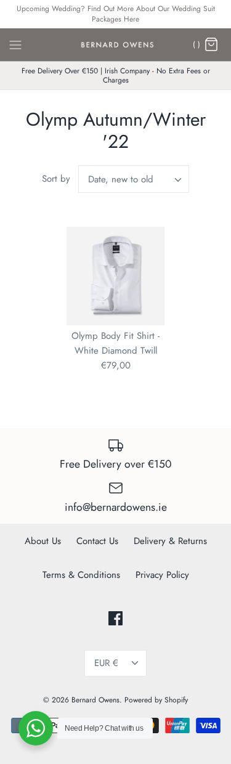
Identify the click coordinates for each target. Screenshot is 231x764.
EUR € (106, 663)
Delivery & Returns (170, 541)
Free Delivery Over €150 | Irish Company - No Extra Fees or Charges (116, 75)
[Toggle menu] (15, 43)
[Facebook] (115, 618)
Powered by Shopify (156, 699)
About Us (43, 541)
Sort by (56, 178)
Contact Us (97, 541)
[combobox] (133, 179)
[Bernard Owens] (115, 45)
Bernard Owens (95, 699)
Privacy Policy (162, 575)
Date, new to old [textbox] (120, 179)
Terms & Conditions (81, 575)
